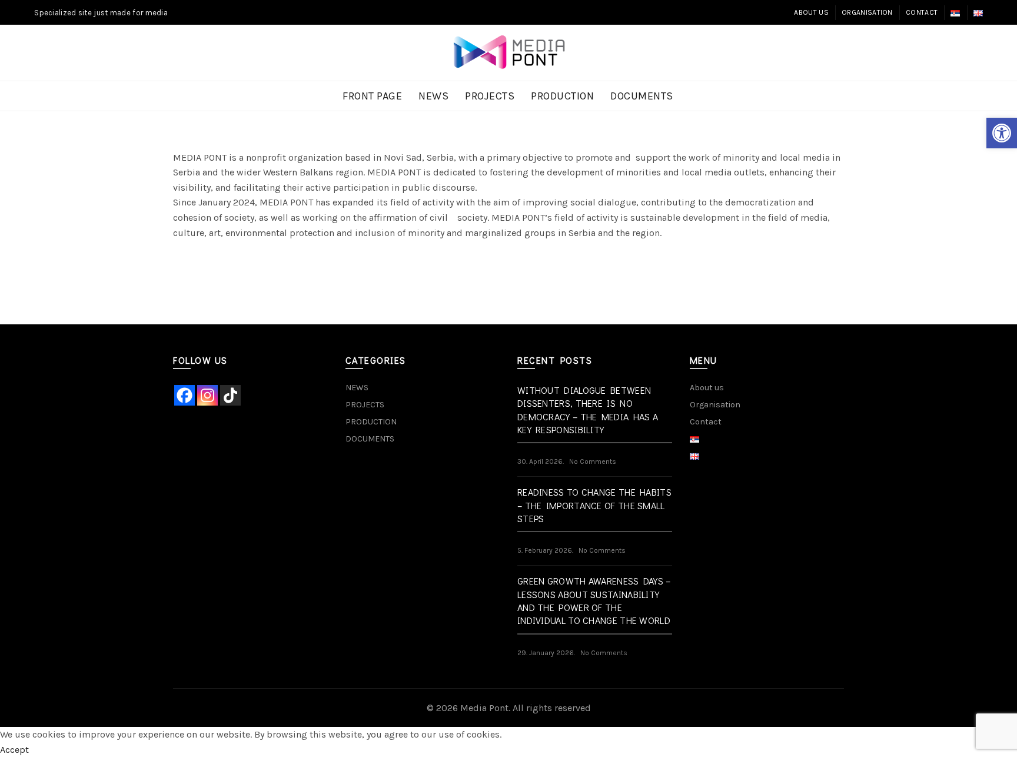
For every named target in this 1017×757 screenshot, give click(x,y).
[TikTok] (230, 395)
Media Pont (484, 707)
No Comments (592, 461)
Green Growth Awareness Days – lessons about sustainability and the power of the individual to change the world (594, 600)
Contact (922, 12)
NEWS (433, 95)
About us (811, 12)
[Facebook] (184, 395)
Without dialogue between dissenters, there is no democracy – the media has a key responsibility (587, 410)
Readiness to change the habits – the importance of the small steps (594, 505)
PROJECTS (489, 95)
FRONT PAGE (372, 95)
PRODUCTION (562, 95)
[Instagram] (207, 395)
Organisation (867, 12)
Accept (14, 749)
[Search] (973, 53)
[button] (1001, 133)
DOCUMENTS (641, 95)
